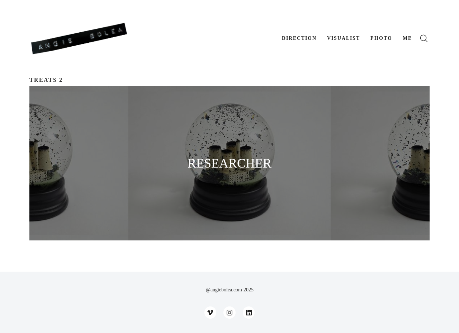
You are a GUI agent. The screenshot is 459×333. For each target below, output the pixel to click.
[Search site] (424, 38)
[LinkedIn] (249, 312)
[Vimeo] (210, 312)
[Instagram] (229, 312)
